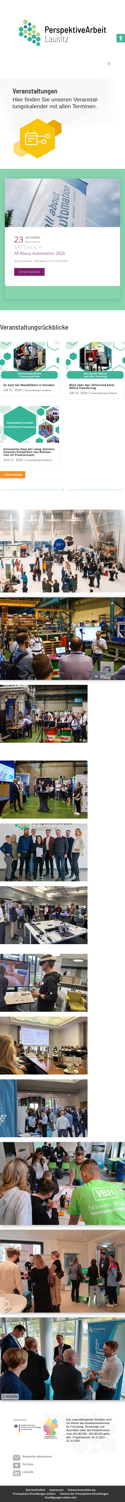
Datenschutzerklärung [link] (81, 1490)
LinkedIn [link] (28, 1472)
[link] (121, 38)
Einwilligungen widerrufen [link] (61, 1497)
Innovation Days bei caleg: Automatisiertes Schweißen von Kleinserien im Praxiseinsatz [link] (29, 452)
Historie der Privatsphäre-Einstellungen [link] (84, 1494)
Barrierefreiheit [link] (35, 1490)
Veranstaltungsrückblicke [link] (37, 390)
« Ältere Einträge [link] (12, 474)
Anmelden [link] (25, 283)
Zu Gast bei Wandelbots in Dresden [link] (29, 385)
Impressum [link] (56, 1490)
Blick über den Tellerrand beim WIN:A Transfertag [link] (91, 386)
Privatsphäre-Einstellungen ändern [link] (34, 1494)
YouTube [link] (27, 1464)
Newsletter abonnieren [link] (37, 1456)
